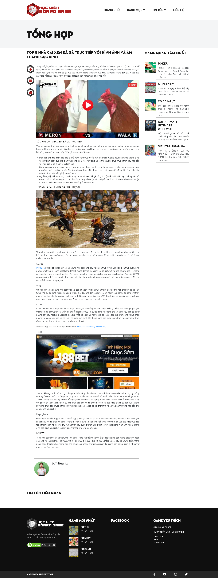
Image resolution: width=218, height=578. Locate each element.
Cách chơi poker (162, 527)
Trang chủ (111, 10)
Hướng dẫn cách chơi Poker (168, 531)
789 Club (158, 536)
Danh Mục (134, 10)
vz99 (155, 539)
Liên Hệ (178, 10)
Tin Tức (157, 10)
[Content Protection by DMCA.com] (41, 544)
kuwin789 (158, 542)
